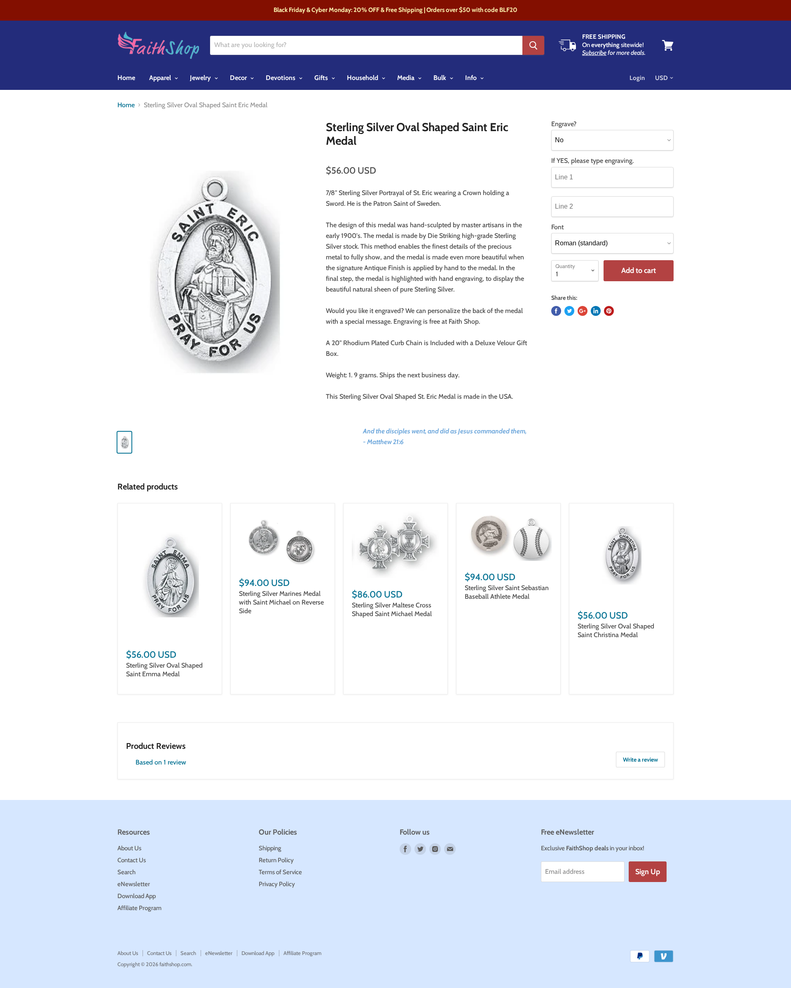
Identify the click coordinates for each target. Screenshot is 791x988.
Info (471, 78)
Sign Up (647, 871)
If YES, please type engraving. (592, 161)
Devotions (281, 78)
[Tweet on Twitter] (569, 311)
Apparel (161, 78)
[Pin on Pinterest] (609, 311)
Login (637, 78)
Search (126, 872)
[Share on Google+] (582, 311)
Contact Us (131, 860)
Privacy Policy (277, 884)
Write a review (640, 759)
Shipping (270, 848)
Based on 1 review (161, 762)
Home (126, 78)
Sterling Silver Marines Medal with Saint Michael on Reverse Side (281, 602)
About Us (129, 848)
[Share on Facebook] (556, 311)
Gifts (322, 78)
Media (406, 78)
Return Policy (276, 860)
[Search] (533, 45)
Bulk (440, 78)
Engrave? (563, 124)
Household (363, 78)
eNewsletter (133, 884)
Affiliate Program (139, 908)
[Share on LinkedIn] (596, 311)
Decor (239, 78)
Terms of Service (280, 872)
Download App (136, 896)
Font (557, 227)
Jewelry (201, 78)
